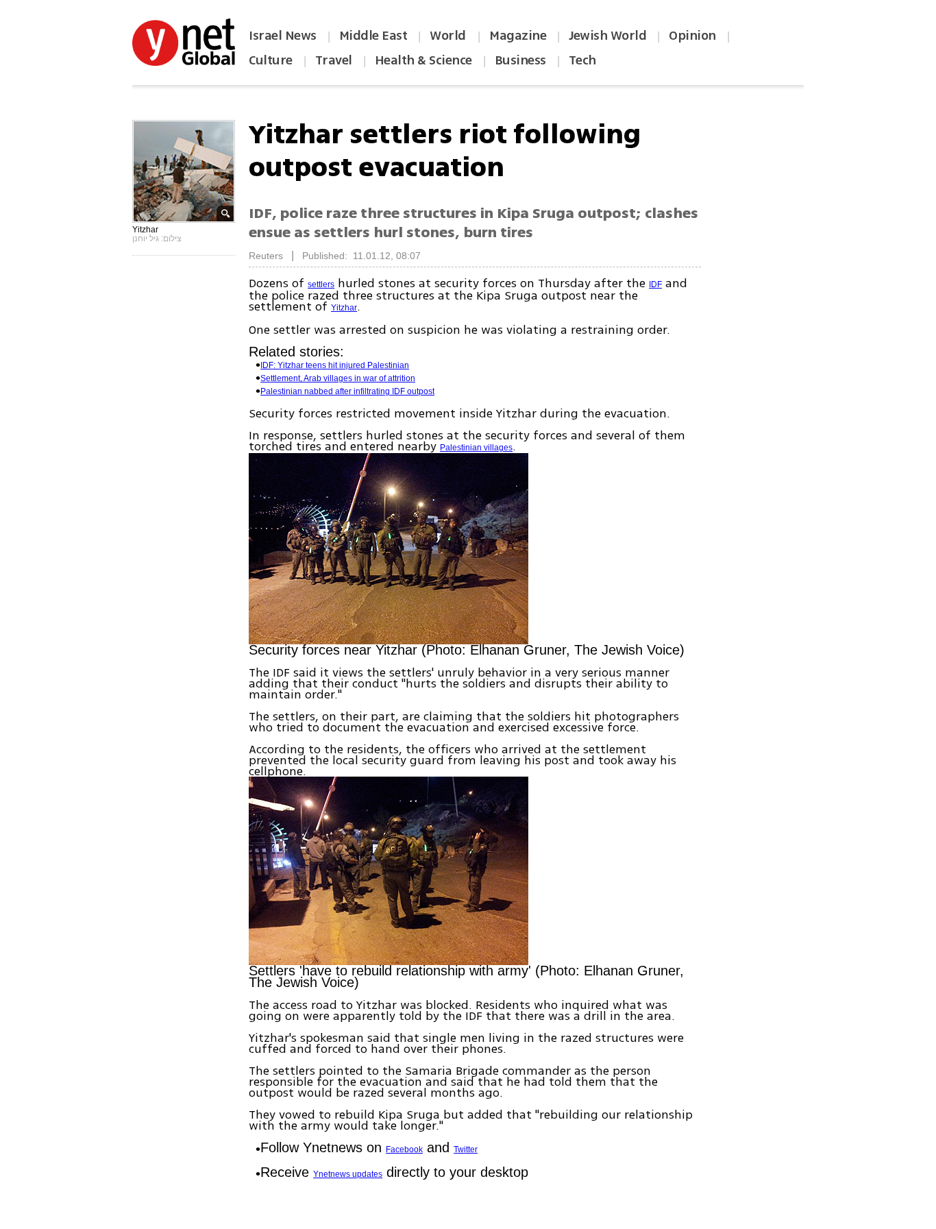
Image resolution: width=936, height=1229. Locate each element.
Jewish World (607, 35)
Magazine (517, 35)
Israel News (283, 35)
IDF (655, 284)
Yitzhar (344, 308)
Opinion (692, 35)
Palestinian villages (476, 447)
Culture (271, 60)
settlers (321, 284)
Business (520, 60)
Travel (333, 60)
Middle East (373, 35)
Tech (582, 60)
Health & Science (423, 60)
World (449, 35)
